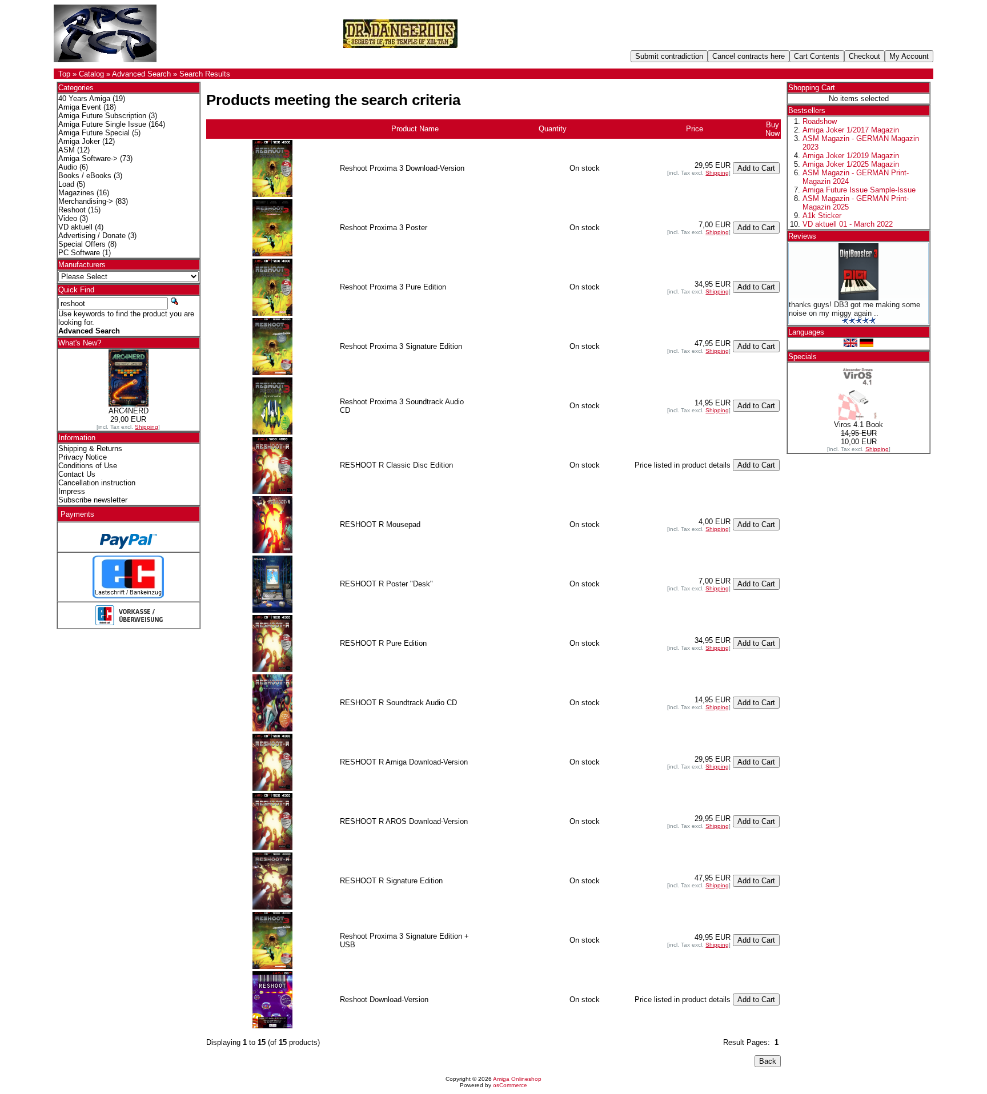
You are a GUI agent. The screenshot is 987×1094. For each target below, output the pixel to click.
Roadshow (820, 121)
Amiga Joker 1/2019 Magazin (851, 155)
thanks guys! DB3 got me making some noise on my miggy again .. (854, 308)
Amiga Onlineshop (517, 1079)
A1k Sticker (822, 215)
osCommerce (510, 1085)
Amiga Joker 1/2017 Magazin (851, 130)
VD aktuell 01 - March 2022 (848, 224)
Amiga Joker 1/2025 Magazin (851, 164)
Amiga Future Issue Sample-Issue (859, 190)
